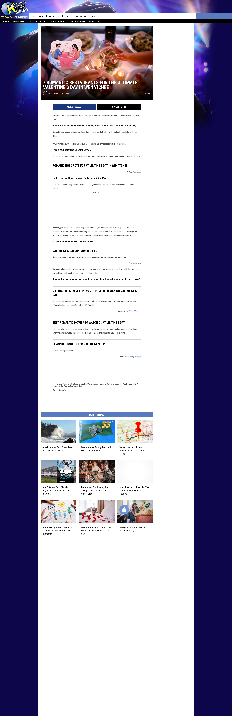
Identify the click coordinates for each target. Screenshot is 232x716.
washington (68, 386)
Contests (68, 16)
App (59, 16)
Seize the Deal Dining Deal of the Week (49, 21)
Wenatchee (77, 386)
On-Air (41, 16)
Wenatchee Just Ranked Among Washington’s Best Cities (132, 450)
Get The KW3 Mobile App (76, 21)
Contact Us (81, 16)
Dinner (103, 384)
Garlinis (109, 384)
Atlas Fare (66, 384)
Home (33, 16)
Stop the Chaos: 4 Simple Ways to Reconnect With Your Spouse (134, 490)
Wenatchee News (95, 21)
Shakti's (116, 384)
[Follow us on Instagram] (187, 16)
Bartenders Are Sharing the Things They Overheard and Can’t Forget (94, 490)
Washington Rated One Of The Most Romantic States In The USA (96, 530)
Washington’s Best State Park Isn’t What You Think (57, 449)
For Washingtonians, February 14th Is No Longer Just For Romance (57, 530)
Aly (49, 93)
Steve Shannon (135, 311)
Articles (65, 390)
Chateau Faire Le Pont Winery (82, 384)
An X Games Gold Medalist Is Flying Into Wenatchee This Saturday (57, 490)
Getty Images (135, 356)
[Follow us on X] (193, 16)
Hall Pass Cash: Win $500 (21, 21)
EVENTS (92, 16)
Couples (97, 384)
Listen (51, 16)
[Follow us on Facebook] (181, 16)
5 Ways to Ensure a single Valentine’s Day (132, 529)
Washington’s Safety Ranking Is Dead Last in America (96, 449)
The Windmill (124, 384)
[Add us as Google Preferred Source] (175, 16)
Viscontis (59, 386)
